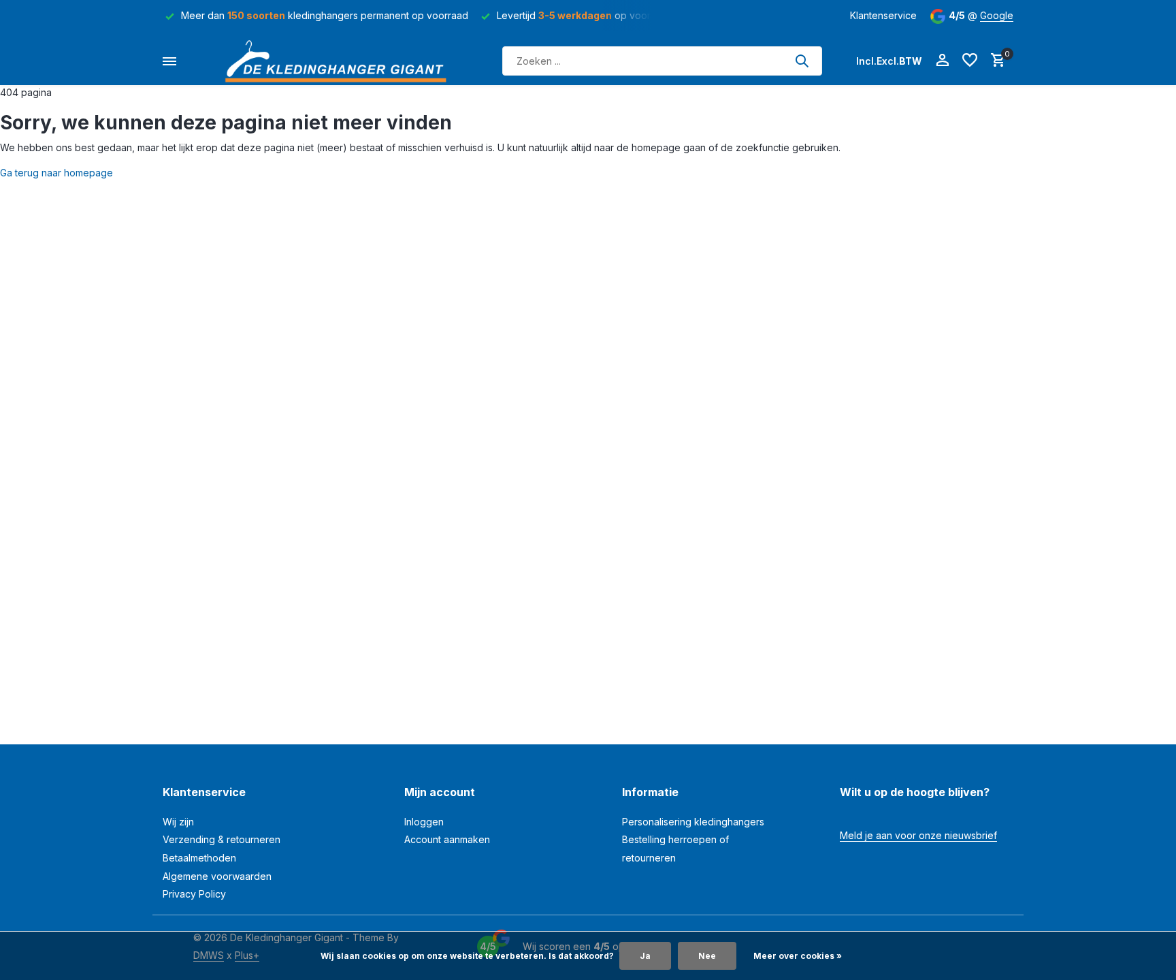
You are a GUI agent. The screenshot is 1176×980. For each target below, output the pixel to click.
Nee (707, 956)
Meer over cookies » (797, 956)
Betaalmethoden (199, 858)
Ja (645, 956)
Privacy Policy (194, 894)
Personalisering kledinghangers (693, 821)
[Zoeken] (801, 60)
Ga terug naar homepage (56, 172)
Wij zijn (178, 821)
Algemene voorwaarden (217, 876)
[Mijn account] (942, 60)
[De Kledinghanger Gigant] (339, 61)
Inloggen (424, 821)
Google (996, 15)
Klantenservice (883, 15)
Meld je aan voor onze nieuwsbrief (918, 835)
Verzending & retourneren (221, 839)
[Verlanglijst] (969, 60)
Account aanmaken (447, 839)
